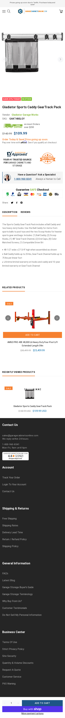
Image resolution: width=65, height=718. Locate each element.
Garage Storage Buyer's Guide (18, 587)
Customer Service (11, 677)
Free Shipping (9, 518)
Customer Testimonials (14, 608)
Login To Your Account (14, 484)
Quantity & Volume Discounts (17, 663)
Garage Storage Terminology (17, 594)
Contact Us (8, 491)
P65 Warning (9, 684)
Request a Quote (11, 670)
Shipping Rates (10, 525)
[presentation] (4, 59)
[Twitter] (12, 203)
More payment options (32, 713)
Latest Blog (8, 580)
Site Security (9, 656)
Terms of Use (9, 642)
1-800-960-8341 (23, 179)
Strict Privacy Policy (13, 649)
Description (9, 212)
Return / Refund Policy (14, 539)
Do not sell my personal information (22, 615)
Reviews (25, 212)
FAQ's (5, 573)
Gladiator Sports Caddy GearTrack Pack (32, 406)
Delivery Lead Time (12, 532)
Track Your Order (11, 477)
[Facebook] (17, 203)
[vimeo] (21, 203)
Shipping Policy (10, 546)
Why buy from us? (12, 601)
